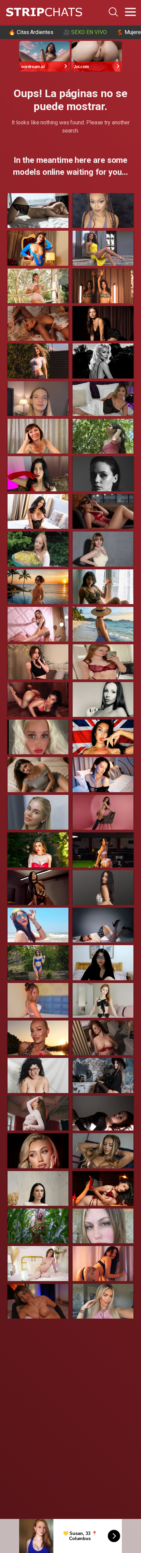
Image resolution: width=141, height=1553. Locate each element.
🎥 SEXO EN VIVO (85, 32)
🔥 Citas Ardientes (31, 32)
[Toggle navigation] (130, 12)
